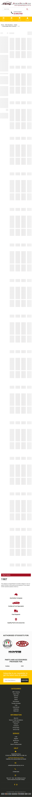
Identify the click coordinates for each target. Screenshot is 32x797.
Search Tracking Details (16, 744)
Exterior (16, 697)
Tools (16, 705)
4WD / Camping (16, 692)
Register (16, 738)
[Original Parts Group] (16, 3)
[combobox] (14, 9)
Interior (16, 699)
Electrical (16, 695)
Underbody (16, 709)
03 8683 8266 (16, 771)
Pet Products (16, 701)
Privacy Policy (16, 727)
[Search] (27, 9)
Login (16, 736)
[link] (14, 785)
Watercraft (16, 711)
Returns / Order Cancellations (16, 720)
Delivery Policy (16, 722)
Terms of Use (16, 729)
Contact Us (16, 725)
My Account (16, 740)
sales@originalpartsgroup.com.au (16, 765)
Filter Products (6, 575)
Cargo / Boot (16, 693)
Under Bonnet (16, 707)
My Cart (16, 742)
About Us (16, 718)
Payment (16, 723)
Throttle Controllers (16, 703)
